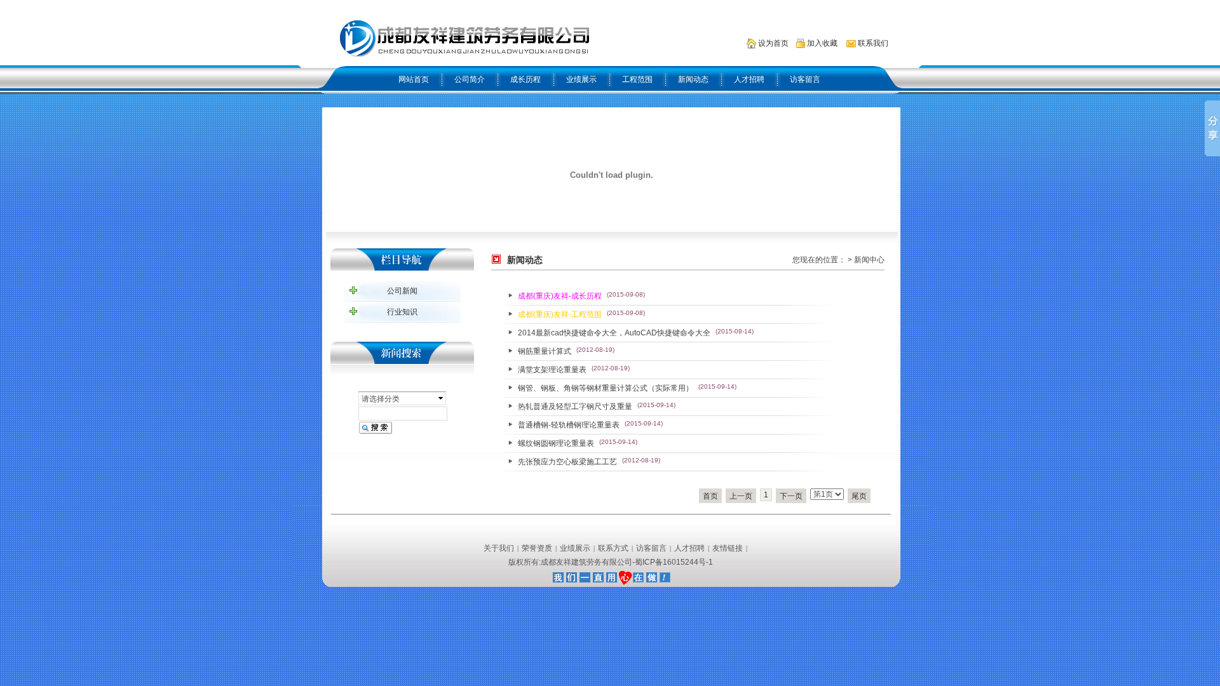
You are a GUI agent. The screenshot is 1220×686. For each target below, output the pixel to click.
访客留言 (805, 79)
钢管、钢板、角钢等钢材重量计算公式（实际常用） (605, 388)
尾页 (859, 496)
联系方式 (613, 548)
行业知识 (402, 311)
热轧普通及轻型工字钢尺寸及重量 (575, 406)
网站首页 (413, 79)
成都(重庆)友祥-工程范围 (560, 314)
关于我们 (499, 548)
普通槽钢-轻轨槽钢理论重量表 (569, 424)
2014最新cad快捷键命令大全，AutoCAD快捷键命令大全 (614, 332)
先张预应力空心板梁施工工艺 (567, 461)
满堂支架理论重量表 (552, 369)
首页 (710, 496)
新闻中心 (869, 259)
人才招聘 (749, 79)
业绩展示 (581, 79)
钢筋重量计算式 (544, 351)
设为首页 (773, 43)
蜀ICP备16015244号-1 (674, 562)
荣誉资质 (537, 548)
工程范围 (637, 79)
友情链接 (727, 548)
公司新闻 (402, 290)
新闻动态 (693, 79)
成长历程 (525, 79)
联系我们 (873, 43)
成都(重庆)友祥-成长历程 (560, 296)
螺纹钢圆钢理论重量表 (556, 443)
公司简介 (469, 79)
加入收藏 (822, 43)
